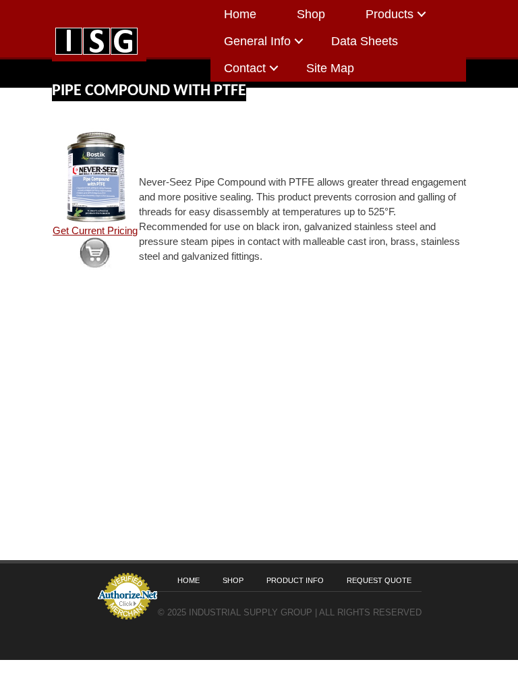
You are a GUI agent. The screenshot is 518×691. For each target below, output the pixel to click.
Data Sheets (364, 41)
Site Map (330, 68)
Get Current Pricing (95, 230)
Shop (311, 14)
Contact (245, 68)
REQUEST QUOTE (379, 580)
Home (240, 14)
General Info (257, 41)
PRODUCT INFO (295, 580)
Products (389, 14)
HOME (188, 580)
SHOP (233, 580)
